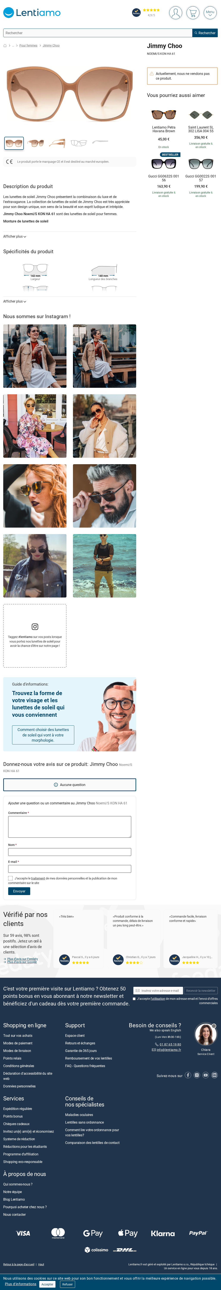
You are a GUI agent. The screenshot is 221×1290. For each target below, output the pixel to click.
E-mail (13, 862)
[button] (14, 143)
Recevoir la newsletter (200, 991)
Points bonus (13, 1116)
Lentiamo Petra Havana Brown (163, 129)
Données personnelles (19, 1086)
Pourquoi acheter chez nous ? (25, 1207)
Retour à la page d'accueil (18, 1264)
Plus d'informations (20, 1284)
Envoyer (19, 891)
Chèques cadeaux (16, 1124)
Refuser (67, 1284)
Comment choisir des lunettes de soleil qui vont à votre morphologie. (43, 735)
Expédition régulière (17, 1108)
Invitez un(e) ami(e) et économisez (28, 1131)
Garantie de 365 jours (81, 1050)
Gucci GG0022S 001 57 (200, 178)
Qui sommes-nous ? (18, 1184)
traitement (38, 878)
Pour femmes (28, 45)
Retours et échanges (80, 1043)
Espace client (75, 1035)
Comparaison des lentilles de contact (92, 1142)
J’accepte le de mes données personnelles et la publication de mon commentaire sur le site (62, 880)
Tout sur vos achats (17, 1035)
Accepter (47, 1284)
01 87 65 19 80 (170, 1044)
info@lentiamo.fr (169, 1050)
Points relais (12, 1058)
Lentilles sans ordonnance (84, 1122)
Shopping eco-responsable (22, 1162)
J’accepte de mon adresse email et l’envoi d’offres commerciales (177, 1001)
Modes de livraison (17, 1050)
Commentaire (18, 813)
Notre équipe (12, 1192)
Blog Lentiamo (14, 1199)
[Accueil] (5, 45)
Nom (12, 845)
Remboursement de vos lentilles (88, 1058)
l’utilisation (158, 999)
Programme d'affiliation (20, 1154)
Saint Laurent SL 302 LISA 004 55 (201, 129)
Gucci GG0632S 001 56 (163, 178)
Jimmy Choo (51, 45)
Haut (41, 1264)
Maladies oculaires (79, 1115)
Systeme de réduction (19, 1139)
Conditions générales (18, 1066)
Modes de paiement (17, 1043)
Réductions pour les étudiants (25, 1146)
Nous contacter (14, 1214)
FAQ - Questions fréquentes (85, 1066)
